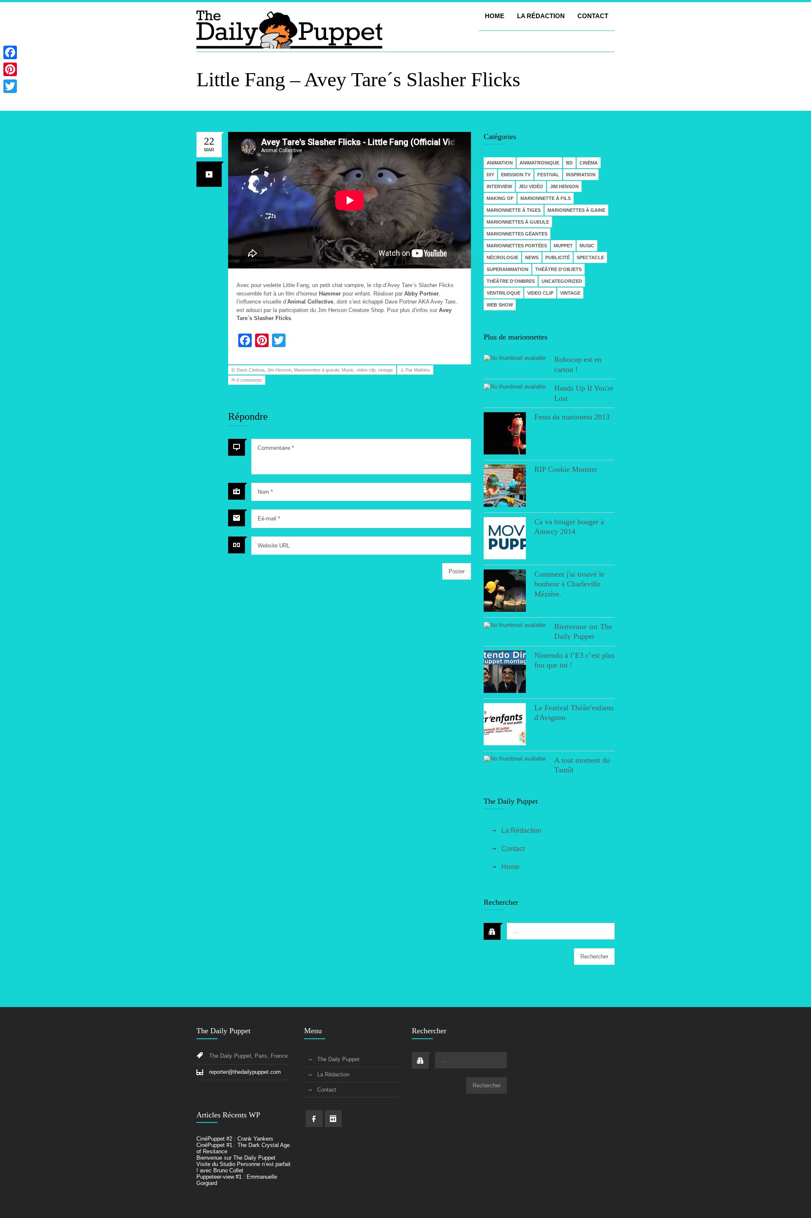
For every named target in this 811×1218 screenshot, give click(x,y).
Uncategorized (562, 281)
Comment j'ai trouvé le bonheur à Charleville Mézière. (569, 584)
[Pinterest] (10, 69)
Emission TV (516, 174)
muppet (563, 245)
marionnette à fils (545, 198)
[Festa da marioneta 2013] (505, 434)
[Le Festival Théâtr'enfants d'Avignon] (505, 725)
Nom (265, 492)
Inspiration (581, 174)
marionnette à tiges (514, 210)
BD (569, 162)
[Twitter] (10, 86)
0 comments (249, 380)
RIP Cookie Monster (565, 469)
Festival (548, 174)
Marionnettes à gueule (316, 369)
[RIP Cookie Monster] (505, 486)
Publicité (557, 257)
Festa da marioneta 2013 (572, 417)
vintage (385, 369)
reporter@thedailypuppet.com (245, 1072)
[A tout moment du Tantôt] (515, 758)
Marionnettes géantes (517, 233)
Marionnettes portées (517, 245)
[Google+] (10, 96)
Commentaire (276, 448)
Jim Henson (279, 369)
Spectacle (590, 257)
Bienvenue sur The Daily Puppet (235, 1158)
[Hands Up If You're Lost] (515, 386)
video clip (366, 369)
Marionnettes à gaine (576, 210)
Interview (499, 186)
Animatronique (539, 162)
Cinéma (256, 369)
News (532, 257)
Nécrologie (502, 257)
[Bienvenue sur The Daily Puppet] (515, 625)
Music (348, 369)
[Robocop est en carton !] (515, 358)
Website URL (274, 545)
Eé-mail (269, 518)
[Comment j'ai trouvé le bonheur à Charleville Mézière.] (505, 591)
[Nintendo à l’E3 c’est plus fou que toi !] (505, 672)
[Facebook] (10, 52)
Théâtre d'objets (558, 269)
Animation (500, 162)
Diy (490, 174)
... (515, 931)
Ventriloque (503, 293)
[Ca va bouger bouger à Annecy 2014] (505, 539)
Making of (500, 198)
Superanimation (507, 269)
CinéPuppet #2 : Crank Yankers (234, 1139)
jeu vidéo (531, 186)
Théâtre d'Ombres (511, 281)
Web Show (500, 304)
